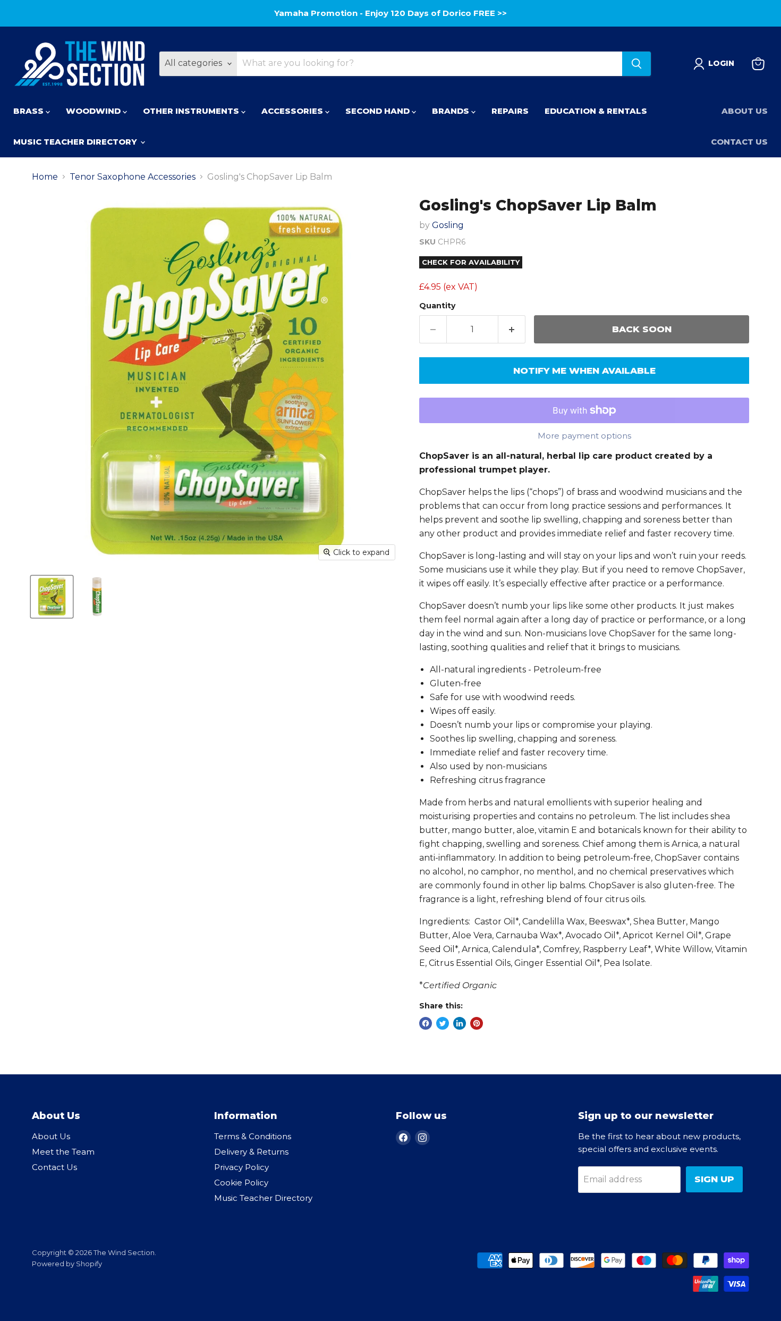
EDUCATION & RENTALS (596, 111)
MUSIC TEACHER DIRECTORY (76, 142)
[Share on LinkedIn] (459, 1023)
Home (45, 177)
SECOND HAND (378, 111)
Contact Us (739, 142)
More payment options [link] (584, 435)
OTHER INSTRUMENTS (192, 111)
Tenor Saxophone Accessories (133, 177)
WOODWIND (94, 111)
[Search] (636, 64)
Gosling (448, 225)
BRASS (29, 111)
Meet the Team (63, 1152)
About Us (744, 111)
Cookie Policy (241, 1182)
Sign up (714, 1179)
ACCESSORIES (293, 111)
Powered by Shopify (67, 1263)
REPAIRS (510, 111)
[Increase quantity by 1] (511, 329)
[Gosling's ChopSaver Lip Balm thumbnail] (52, 597)
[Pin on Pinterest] (476, 1023)
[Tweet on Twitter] (442, 1023)
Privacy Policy (241, 1167)
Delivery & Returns (251, 1152)
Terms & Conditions (252, 1136)
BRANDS (451, 111)
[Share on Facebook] (425, 1023)
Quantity (437, 305)
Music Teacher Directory (263, 1198)
